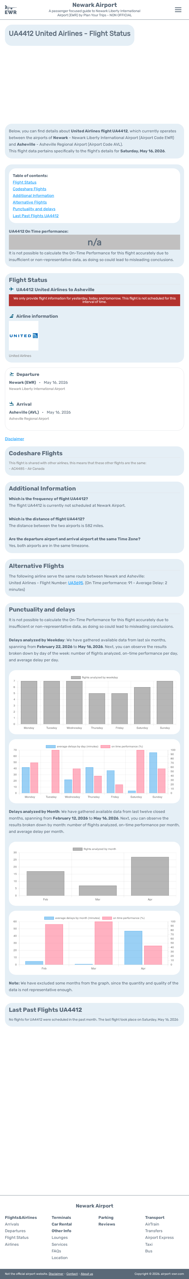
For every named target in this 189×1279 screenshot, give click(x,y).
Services (59, 1244)
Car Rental (62, 1224)
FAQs (56, 1251)
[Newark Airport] (11, 9)
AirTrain (152, 1224)
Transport (154, 1217)
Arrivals (12, 1224)
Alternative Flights (30, 202)
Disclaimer (56, 1274)
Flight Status (24, 182)
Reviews (106, 1224)
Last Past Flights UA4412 (36, 215)
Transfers (153, 1230)
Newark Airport (94, 5)
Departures (15, 1230)
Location (60, 1257)
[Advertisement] (94, 84)
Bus (148, 1251)
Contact (72, 1274)
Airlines (12, 1244)
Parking (105, 1217)
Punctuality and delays (34, 209)
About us (87, 1274)
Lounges (60, 1237)
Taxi (149, 1244)
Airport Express (159, 1237)
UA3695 (75, 582)
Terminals (61, 1217)
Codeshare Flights (29, 189)
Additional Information (33, 195)
